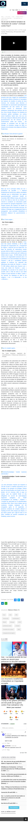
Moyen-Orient (19, 16)
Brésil (4, 622)
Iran (13, 16)
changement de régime (9, 633)
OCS (19, 622)
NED (19, 629)
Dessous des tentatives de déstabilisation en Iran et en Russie (14, 139)
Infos (2, 16)
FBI (16, 614)
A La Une (8, 16)
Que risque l (5, 224)
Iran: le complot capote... (9, 350)
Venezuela (5, 618)
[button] (14, 43)
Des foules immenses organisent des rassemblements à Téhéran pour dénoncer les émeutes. (14, 355)
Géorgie (12, 622)
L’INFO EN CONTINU (6, 18)
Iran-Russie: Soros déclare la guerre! (13, 136)
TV (24, 4)
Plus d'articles (14, 807)
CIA (10, 614)
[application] (14, 43)
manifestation (16, 618)
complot (17, 625)
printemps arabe (7, 625)
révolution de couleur (8, 629)
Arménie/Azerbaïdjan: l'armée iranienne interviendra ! (14, 477)
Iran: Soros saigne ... (8, 222)
